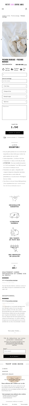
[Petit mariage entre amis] (14, 4)
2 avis (25, 64)
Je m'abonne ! (14, 356)
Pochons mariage (15, 15)
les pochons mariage (11, 280)
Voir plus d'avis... (14, 330)
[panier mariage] (26, 9)
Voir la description (7, 64)
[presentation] (1, 39)
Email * (5, 348)
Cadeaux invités (6, 15)
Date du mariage (6, 78)
